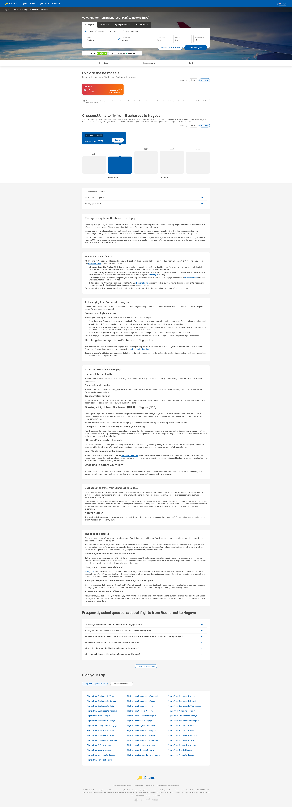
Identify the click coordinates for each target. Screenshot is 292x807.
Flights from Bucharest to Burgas (101, 701)
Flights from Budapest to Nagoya (182, 745)
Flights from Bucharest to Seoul (141, 735)
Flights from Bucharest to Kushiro (182, 735)
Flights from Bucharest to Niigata (141, 730)
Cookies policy (138, 785)
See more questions (147, 666)
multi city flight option (139, 349)
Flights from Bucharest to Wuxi (181, 740)
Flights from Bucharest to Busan (101, 735)
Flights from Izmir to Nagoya (99, 750)
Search (118, 140)
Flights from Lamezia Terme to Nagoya (143, 755)
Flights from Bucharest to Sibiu (181, 696)
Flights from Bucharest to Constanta (143, 696)
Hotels (32, 4)
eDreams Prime (141, 283)
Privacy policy (150, 785)
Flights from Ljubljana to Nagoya (101, 755)
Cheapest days (148, 63)
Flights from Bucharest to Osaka (182, 726)
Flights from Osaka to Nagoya (140, 711)
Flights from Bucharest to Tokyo (100, 730)
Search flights (195, 47)
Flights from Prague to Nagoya (181, 755)
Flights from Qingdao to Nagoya (141, 726)
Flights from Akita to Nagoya (99, 716)
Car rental (56, 4)
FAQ (191, 63)
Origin (89, 38)
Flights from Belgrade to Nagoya (141, 745)
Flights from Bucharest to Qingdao (102, 740)
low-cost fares (94, 263)
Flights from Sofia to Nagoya (99, 745)
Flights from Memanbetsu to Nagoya (183, 721)
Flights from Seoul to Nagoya (139, 721)
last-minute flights (129, 455)
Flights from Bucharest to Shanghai (142, 740)
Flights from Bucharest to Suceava (102, 711)
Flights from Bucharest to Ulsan (181, 730)
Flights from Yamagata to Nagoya (182, 711)
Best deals (103, 63)
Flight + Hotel (44, 4)
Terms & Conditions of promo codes (168, 785)
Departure (161, 38)
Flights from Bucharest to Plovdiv (182, 701)
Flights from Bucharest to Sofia (100, 706)
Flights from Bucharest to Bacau (141, 701)
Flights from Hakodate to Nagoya (101, 721)
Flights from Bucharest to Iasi (140, 706)
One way (204, 80)
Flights (24, 4)
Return (177, 38)
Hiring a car (90, 571)
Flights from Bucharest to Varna (100, 696)
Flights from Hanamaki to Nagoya (141, 716)
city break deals (191, 278)
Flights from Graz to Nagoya (180, 750)
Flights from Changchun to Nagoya (102, 726)
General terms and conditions (122, 785)
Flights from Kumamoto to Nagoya (182, 716)
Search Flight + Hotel (170, 47)
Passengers (199, 37)
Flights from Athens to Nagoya (140, 750)
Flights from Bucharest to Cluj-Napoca (184, 706)
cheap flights (153, 275)
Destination (125, 38)
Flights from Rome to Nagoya (99, 760)
